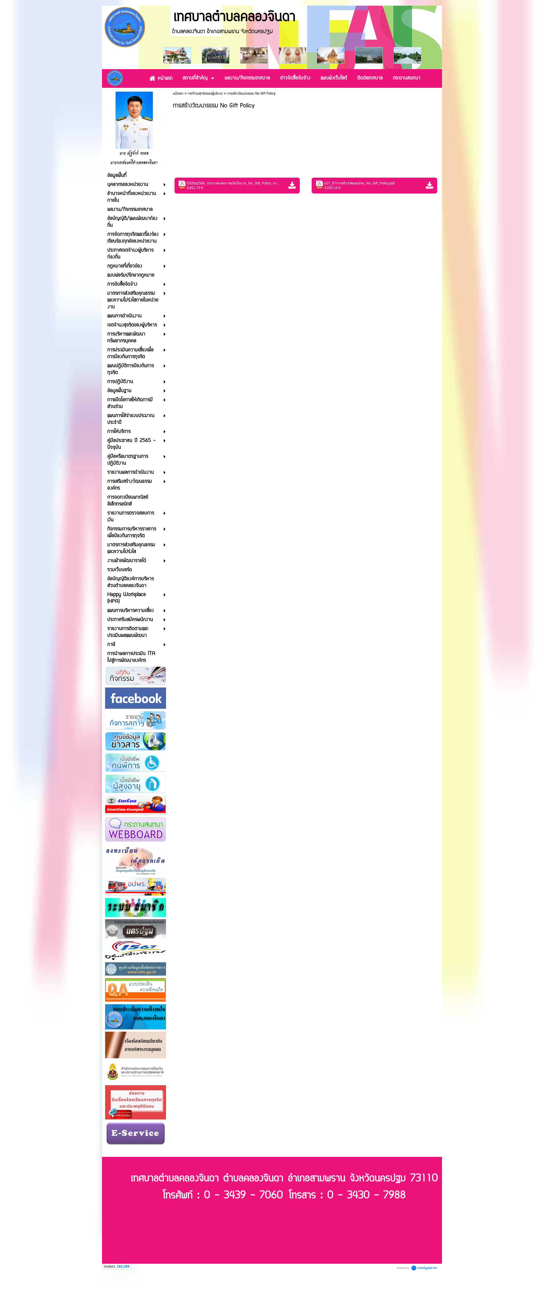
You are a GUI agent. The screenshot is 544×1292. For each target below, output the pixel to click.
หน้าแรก (178, 94)
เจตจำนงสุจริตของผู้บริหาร (205, 94)
